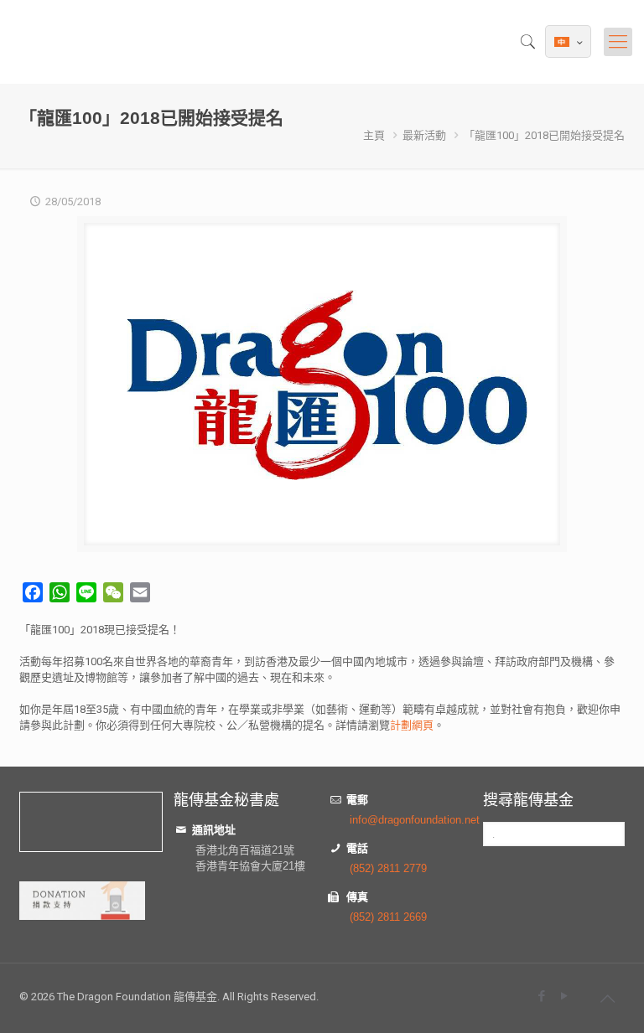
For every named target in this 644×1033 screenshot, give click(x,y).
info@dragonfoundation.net (415, 819)
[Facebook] (541, 996)
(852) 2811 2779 (388, 868)
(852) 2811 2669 (388, 917)
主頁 (374, 135)
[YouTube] (564, 996)
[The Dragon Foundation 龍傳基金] (26, 42)
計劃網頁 (412, 725)
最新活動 (424, 135)
